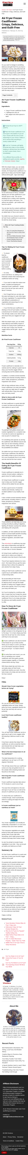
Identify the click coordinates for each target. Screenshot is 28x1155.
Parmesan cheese (10, 161)
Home (3, 9)
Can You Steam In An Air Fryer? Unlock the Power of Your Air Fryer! (15, 958)
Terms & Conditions (8, 1141)
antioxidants (8, 543)
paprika (22, 159)
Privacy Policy (12, 1137)
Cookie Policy (19, 1141)
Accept (4, 1152)
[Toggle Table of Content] (14, 95)
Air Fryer (9, 9)
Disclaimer (20, 1137)
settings (16, 1150)
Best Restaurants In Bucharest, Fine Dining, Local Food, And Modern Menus (12, 1049)
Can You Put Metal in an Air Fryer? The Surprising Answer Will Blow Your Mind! (16, 964)
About (4, 1137)
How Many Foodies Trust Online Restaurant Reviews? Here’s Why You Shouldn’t (13, 1060)
